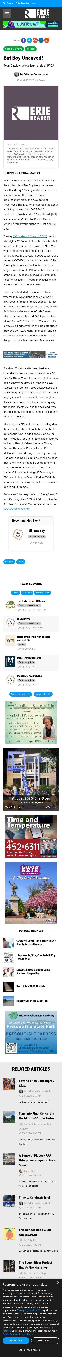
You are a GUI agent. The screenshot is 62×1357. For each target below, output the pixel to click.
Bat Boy (9, 562)
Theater (31, 49)
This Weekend (42, 593)
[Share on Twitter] (29, 40)
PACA (21, 562)
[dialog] (31, 1318)
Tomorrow (27, 593)
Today (15, 593)
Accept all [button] (15, 1340)
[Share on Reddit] (46, 40)
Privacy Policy (26, 1334)
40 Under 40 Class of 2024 (30, 236)
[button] (31, 1350)
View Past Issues (13, 807)
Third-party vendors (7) (28, 1310)
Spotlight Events (13, 49)
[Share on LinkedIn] (41, 40)
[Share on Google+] (35, 40)
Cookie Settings (10, 1334)
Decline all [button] (45, 1340)
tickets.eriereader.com (16, 509)
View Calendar (43, 694)
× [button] (58, 1282)
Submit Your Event (20, 694)
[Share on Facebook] (23, 40)
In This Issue (51, 807)
